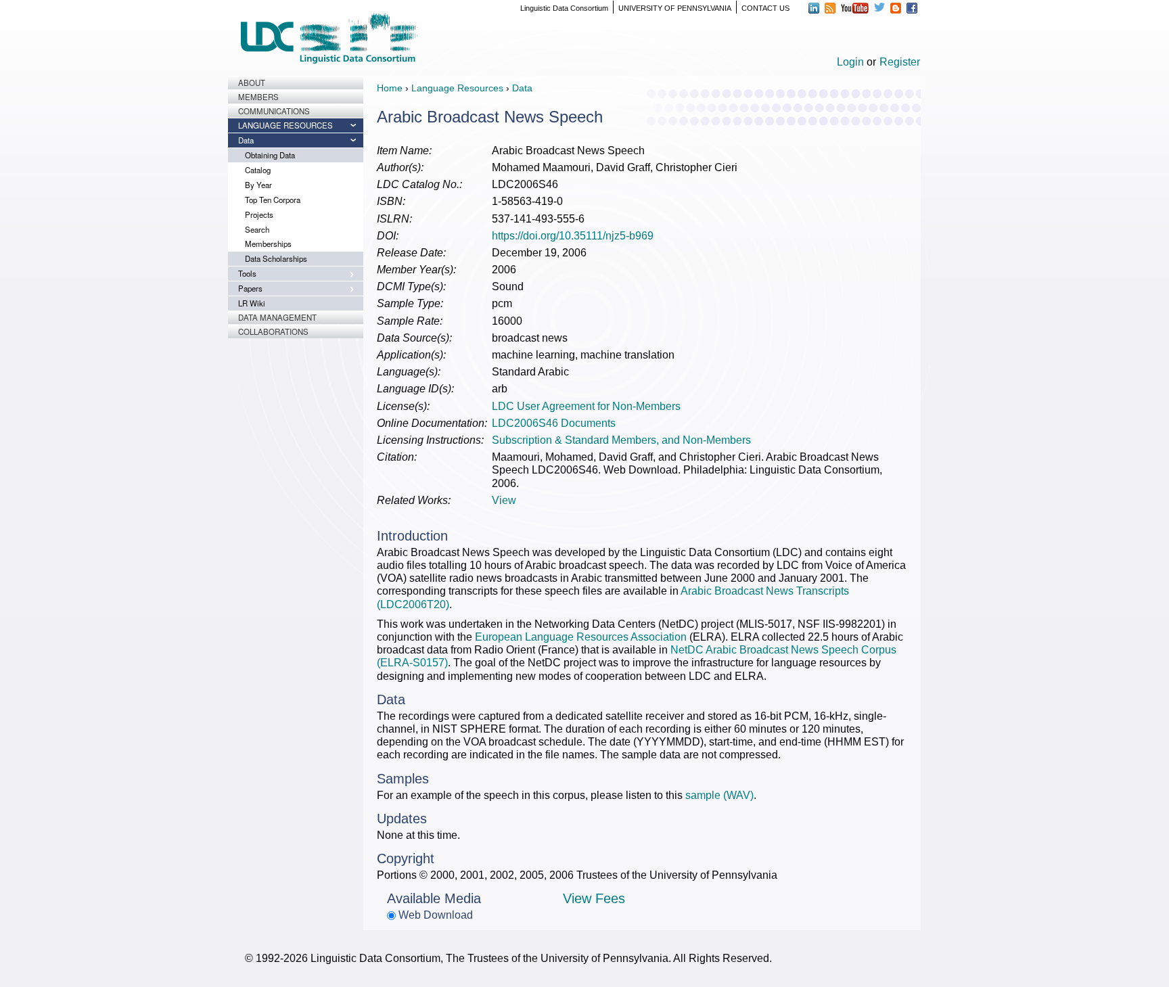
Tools (247, 273)
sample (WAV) (719, 795)
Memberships (268, 243)
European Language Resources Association (581, 637)
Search (257, 229)
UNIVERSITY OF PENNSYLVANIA (674, 8)
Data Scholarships (276, 258)
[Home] (328, 38)
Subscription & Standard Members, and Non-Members (621, 440)
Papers (250, 288)
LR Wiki (251, 303)
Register (899, 62)
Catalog (258, 169)
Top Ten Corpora (272, 199)
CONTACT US (765, 8)
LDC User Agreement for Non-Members (586, 406)
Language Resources (285, 125)
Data (246, 140)
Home (390, 88)
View (504, 500)
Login (850, 62)
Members (258, 96)
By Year (258, 184)
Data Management (277, 317)
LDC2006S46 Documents (554, 423)
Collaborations (273, 331)
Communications (274, 111)
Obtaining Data (270, 155)
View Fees (594, 898)
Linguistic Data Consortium (564, 8)
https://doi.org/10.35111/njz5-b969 (573, 236)
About (251, 82)
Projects (259, 214)
